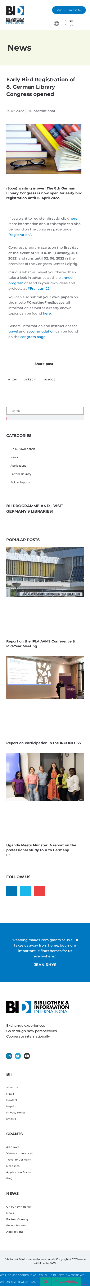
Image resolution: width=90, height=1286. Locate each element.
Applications (18, 465)
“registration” (19, 235)
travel (13, 331)
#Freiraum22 (38, 288)
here (73, 218)
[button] (84, 20)
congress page (32, 337)
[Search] (12, 418)
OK (46, 1282)
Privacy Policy (66, 1282)
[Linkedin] (11, 891)
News (14, 457)
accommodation (40, 331)
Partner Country (20, 474)
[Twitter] (25, 891)
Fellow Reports (20, 482)
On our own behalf (22, 448)
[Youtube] (39, 891)
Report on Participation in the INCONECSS (43, 743)
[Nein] (84, 1283)
